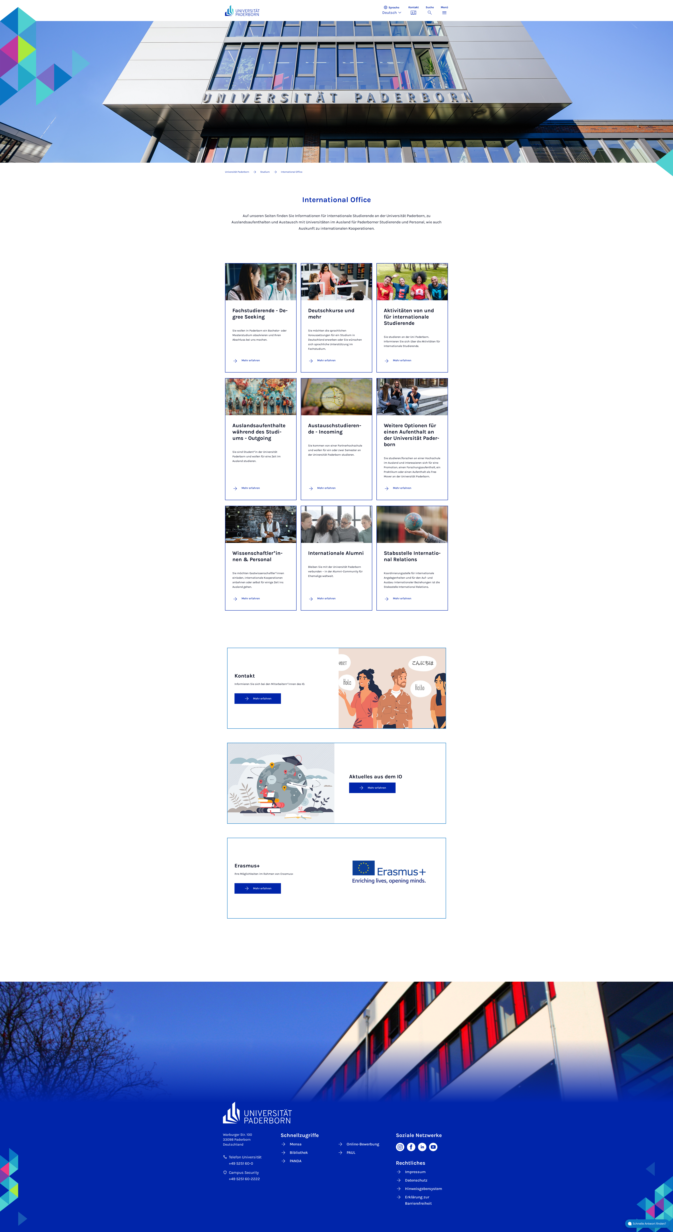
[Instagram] (400, 1146)
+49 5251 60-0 (241, 1163)
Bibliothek (299, 1152)
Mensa (295, 1144)
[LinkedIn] (422, 1146)
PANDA (295, 1161)
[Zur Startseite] (242, 10)
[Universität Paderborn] (336, 1112)
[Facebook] (411, 1146)
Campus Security (244, 1172)
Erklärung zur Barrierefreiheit (418, 1200)
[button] (393, 10)
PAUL (351, 1152)
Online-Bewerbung (363, 1144)
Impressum (415, 1172)
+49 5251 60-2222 (244, 1179)
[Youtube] (433, 1146)
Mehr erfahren (251, 360)
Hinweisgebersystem (423, 1188)
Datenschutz (416, 1180)
